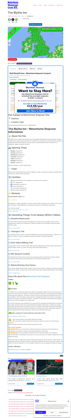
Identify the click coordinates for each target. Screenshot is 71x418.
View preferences (63, 412)
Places (23, 16)
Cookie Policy (45, 415)
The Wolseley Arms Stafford (17, 376)
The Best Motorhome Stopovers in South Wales (21, 404)
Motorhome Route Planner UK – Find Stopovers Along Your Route (26, 413)
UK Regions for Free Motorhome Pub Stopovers (21, 411)
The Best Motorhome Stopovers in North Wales (21, 401)
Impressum (59, 415)
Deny (52, 412)
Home (35, 5)
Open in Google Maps (14, 228)
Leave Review (12, 59)
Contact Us (52, 5)
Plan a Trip (59, 5)
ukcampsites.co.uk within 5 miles (17, 316)
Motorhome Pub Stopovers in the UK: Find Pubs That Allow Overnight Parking (29, 399)
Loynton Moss (41, 376)
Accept (40, 412)
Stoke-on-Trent (18, 390)
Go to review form (13, 211)
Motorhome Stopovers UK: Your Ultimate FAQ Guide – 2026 (24, 406)
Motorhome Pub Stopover (38, 276)
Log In (40, 5)
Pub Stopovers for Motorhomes (24, 392)
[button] (68, 401)
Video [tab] (33, 68)
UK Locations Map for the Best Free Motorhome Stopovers (24, 408)
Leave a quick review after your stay (18, 209)
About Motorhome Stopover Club (17, 415)
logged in (17, 349)
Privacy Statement (52, 415)
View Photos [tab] (24, 68)
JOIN (45, 5)
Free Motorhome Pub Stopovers (24, 63)
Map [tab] (40, 68)
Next (61, 355)
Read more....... (28, 380)
